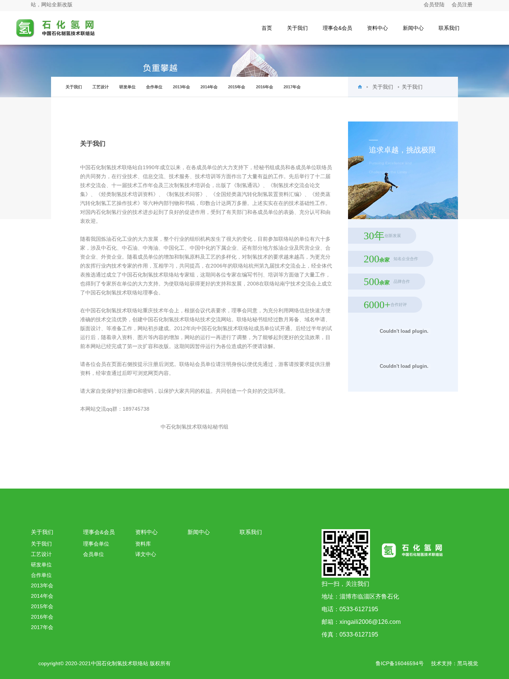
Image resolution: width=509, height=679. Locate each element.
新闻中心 (413, 28)
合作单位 (154, 87)
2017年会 (292, 87)
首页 (267, 28)
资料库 (143, 544)
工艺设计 (100, 87)
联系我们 (449, 28)
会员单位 (93, 554)
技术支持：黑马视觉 (454, 663)
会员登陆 (434, 4)
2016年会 (264, 87)
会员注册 (462, 4)
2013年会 (181, 87)
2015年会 (236, 87)
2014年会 (209, 87)
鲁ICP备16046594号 (400, 663)
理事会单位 (96, 544)
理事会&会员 (337, 28)
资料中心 (377, 28)
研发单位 (127, 87)
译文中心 (145, 554)
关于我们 (297, 28)
